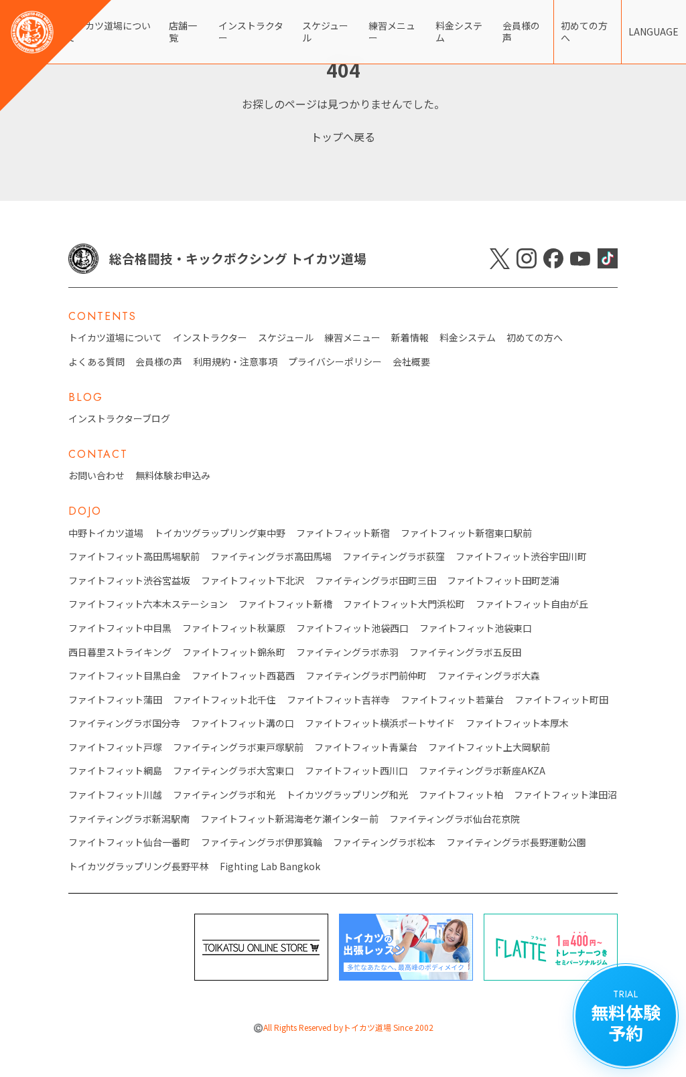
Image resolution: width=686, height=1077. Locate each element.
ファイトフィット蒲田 (115, 699)
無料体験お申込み (172, 475)
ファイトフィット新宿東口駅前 (466, 533)
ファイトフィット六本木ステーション (148, 604)
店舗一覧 (183, 31)
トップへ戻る (343, 137)
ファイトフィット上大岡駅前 (489, 747)
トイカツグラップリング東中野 (219, 533)
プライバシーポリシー (335, 361)
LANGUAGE (653, 31)
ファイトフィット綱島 (115, 770)
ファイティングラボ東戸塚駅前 (238, 747)
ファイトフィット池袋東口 (475, 628)
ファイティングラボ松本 (384, 842)
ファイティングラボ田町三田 (375, 580)
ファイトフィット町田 (561, 699)
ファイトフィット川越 (115, 795)
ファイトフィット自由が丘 (532, 604)
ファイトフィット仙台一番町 (129, 842)
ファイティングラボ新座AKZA (482, 770)
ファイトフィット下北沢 (252, 580)
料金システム (458, 31)
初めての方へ (584, 31)
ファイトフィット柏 (461, 795)
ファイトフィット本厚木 (517, 723)
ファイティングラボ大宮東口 (233, 770)
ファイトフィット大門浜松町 (404, 604)
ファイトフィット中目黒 (120, 628)
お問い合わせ (96, 475)
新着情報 (410, 337)
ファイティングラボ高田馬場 (271, 556)
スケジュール (325, 31)
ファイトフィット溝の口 (242, 723)
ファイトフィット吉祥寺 (338, 699)
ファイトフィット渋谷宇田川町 (521, 556)
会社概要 (411, 361)
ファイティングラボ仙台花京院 (454, 819)
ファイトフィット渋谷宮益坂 (129, 580)
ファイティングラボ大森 (488, 675)
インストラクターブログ (119, 418)
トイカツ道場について (115, 337)
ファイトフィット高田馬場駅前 (134, 556)
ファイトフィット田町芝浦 (503, 580)
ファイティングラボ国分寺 (124, 723)
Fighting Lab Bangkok (270, 866)
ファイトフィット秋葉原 (233, 628)
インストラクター (250, 31)
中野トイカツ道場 (105, 533)
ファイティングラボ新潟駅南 (129, 819)
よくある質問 (96, 361)
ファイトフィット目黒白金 (124, 675)
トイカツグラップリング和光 (347, 795)
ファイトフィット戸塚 (115, 747)
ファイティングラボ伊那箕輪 (261, 842)
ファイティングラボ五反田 (465, 652)
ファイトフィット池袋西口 (352, 628)
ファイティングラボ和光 (224, 795)
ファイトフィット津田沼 (565, 795)
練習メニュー (391, 31)
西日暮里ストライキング (120, 652)
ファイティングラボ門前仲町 (366, 675)
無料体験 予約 (626, 1016)
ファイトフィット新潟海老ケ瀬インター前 (289, 819)
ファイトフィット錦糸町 (233, 652)
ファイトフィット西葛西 (243, 675)
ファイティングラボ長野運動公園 (516, 842)
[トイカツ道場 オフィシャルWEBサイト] (55, 55)
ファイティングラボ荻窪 (393, 556)
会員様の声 (521, 31)
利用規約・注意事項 (235, 361)
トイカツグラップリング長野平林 (138, 866)
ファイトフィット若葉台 (452, 699)
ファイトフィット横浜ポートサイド (380, 723)
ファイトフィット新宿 (343, 533)
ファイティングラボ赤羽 (347, 652)
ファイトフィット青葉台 (365, 747)
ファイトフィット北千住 (224, 699)
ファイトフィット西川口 (356, 770)
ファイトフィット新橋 (285, 604)
